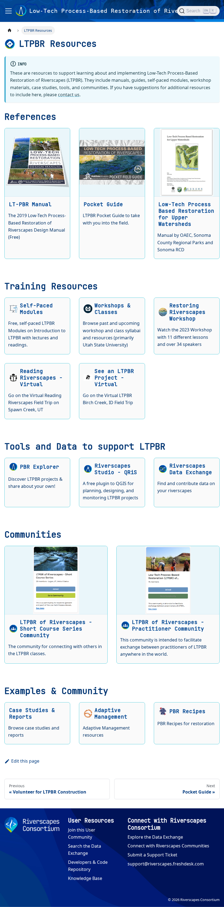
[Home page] (9, 30)
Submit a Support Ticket (152, 855)
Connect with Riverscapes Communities (168, 846)
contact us (68, 95)
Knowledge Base (85, 878)
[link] (37, 193)
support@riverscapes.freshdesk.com (166, 864)
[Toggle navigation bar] (8, 11)
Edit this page (25, 761)
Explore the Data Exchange (155, 837)
